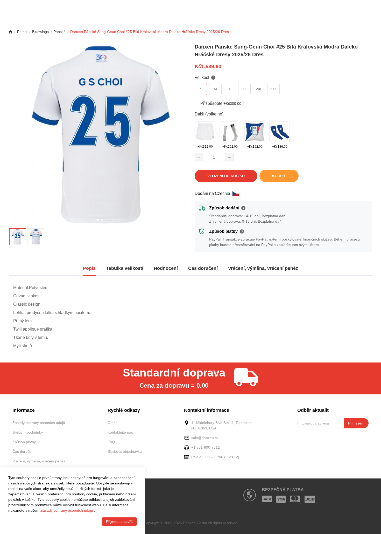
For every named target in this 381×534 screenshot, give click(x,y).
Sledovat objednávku (125, 451)
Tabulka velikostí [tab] (124, 268)
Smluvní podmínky (27, 432)
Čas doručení (23, 451)
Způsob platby (24, 442)
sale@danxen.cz (204, 438)
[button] (199, 157)
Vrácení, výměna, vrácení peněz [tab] (263, 268)
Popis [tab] (89, 268)
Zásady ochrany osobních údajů (38, 423)
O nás (112, 423)
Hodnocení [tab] (166, 268)
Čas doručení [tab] (203, 268)
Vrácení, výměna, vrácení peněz (38, 461)
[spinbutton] (214, 157)
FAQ (111, 442)
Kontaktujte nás (120, 432)
